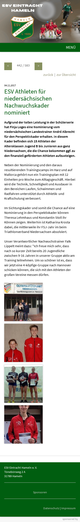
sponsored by (70, 519)
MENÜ (71, 47)
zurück (48, 74)
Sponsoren (40, 492)
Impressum (68, 508)
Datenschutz (51, 508)
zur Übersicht (66, 74)
